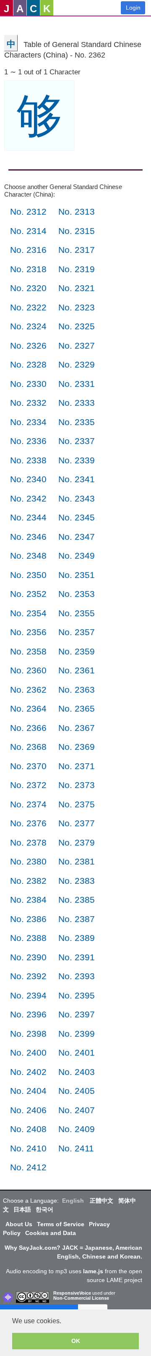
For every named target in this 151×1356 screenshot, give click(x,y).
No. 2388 (28, 938)
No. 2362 (28, 689)
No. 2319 (76, 269)
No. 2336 (28, 441)
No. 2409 (76, 1129)
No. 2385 (76, 899)
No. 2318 (28, 269)
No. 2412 (28, 1167)
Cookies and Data (50, 1233)
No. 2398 (28, 1033)
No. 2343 (76, 498)
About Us (18, 1224)
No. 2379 (76, 842)
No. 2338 (28, 460)
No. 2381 (76, 861)
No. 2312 (28, 211)
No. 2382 (28, 881)
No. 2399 (76, 1033)
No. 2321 (76, 288)
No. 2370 (28, 766)
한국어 (44, 1209)
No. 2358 (28, 651)
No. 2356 (28, 632)
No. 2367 (76, 728)
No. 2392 (28, 976)
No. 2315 (76, 231)
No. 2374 (28, 804)
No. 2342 (28, 498)
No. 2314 (28, 231)
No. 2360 (28, 670)
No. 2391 (76, 957)
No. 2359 (76, 651)
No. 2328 (28, 364)
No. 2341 (76, 479)
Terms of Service (60, 1224)
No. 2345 (76, 517)
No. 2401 (76, 1052)
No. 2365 (76, 708)
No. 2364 (28, 708)
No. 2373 (76, 785)
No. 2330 (28, 384)
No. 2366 (28, 728)
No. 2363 (76, 689)
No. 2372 (28, 785)
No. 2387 (76, 919)
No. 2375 (76, 804)
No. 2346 (28, 536)
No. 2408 (28, 1129)
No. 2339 (76, 460)
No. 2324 (28, 326)
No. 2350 (28, 575)
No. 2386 (28, 919)
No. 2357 (76, 632)
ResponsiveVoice (72, 1293)
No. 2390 (28, 957)
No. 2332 (28, 402)
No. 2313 (76, 211)
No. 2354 (28, 613)
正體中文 (101, 1200)
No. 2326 (28, 345)
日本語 (22, 1209)
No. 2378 (28, 842)
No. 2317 (76, 250)
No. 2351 (76, 575)
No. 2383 (76, 881)
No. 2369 (76, 747)
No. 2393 (76, 976)
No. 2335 (76, 422)
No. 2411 (76, 1148)
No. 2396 (28, 1014)
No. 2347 (76, 536)
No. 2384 (28, 899)
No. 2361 (76, 670)
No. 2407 (76, 1110)
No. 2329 (76, 364)
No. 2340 (28, 479)
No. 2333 (76, 402)
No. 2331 (76, 384)
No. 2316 (28, 250)
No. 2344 (28, 517)
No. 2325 (76, 326)
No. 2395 (76, 995)
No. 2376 (28, 823)
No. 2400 (28, 1052)
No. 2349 (76, 555)
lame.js (93, 1271)
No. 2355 (76, 613)
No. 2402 (28, 1072)
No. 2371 (76, 766)
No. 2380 (28, 861)
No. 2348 (28, 555)
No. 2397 (76, 1014)
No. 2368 (28, 747)
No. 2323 (76, 307)
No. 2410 (28, 1148)
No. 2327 (76, 345)
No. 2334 (28, 422)
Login (133, 7)
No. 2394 (28, 995)
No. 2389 (76, 938)
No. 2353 (76, 594)
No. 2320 (28, 288)
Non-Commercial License (81, 1298)
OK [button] (75, 1341)
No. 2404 (28, 1091)
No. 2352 (28, 594)
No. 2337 (76, 441)
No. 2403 (76, 1072)
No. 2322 (28, 307)
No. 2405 (76, 1091)
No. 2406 (28, 1110)
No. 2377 (76, 823)
